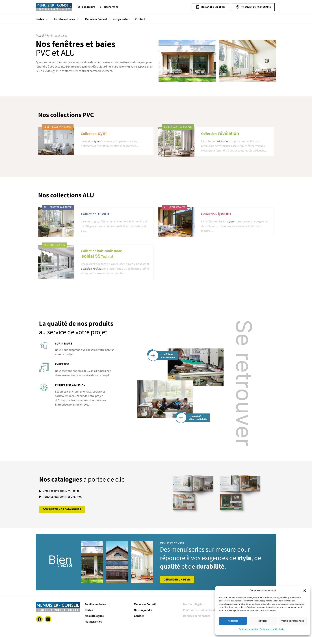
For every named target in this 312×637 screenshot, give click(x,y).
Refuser (262, 621)
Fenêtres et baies (64, 19)
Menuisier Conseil (96, 19)
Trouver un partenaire (256, 7)
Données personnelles (196, 616)
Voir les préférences (292, 621)
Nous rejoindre (143, 610)
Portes (40, 19)
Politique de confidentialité (272, 629)
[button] (305, 590)
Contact (140, 19)
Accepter (233, 621)
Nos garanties (120, 19)
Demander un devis (213, 7)
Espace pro (89, 6)
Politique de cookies (248, 629)
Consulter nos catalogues (62, 509)
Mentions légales (193, 604)
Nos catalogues (94, 616)
